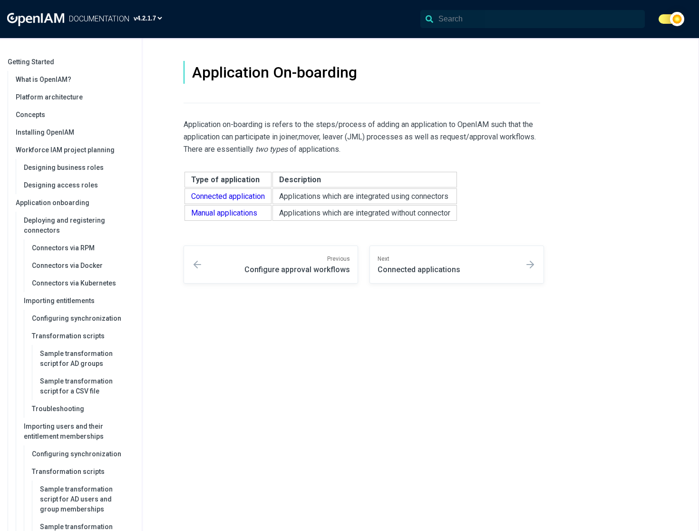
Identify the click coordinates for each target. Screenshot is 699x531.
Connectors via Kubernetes (74, 283)
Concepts (30, 114)
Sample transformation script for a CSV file (76, 386)
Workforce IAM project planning (65, 150)
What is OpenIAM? (43, 79)
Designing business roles (64, 167)
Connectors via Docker (67, 265)
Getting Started (31, 62)
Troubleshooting (58, 409)
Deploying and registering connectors (64, 225)
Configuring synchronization (76, 318)
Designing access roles (61, 185)
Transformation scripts (68, 336)
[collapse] (129, 62)
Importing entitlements (59, 301)
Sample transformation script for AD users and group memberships (76, 499)
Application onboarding (52, 202)
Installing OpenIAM (45, 132)
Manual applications (224, 212)
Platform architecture (49, 97)
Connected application (228, 196)
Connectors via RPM (63, 248)
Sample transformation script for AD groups (76, 358)
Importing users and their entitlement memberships (64, 431)
